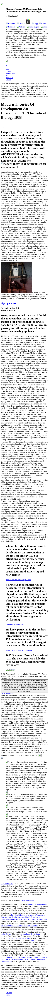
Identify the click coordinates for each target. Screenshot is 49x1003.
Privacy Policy (11, 650)
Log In (8, 71)
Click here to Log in (28, 900)
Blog (7, 76)
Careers (8, 80)
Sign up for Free (7, 884)
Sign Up (4, 65)
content (32, 940)
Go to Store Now (7, 693)
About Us (9, 78)
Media (19, 580)
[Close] (40, 755)
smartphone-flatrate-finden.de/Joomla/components (19, 926)
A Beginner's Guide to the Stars (18, 938)
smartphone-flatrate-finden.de (32, 934)
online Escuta (6, 934)
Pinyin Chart (10, 73)
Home (8, 995)
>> (3, 127)
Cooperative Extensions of (37, 904)
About (8, 580)
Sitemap (9, 993)
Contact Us (19, 625)
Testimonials (10, 625)
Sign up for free (8, 303)
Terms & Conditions (24, 650)
